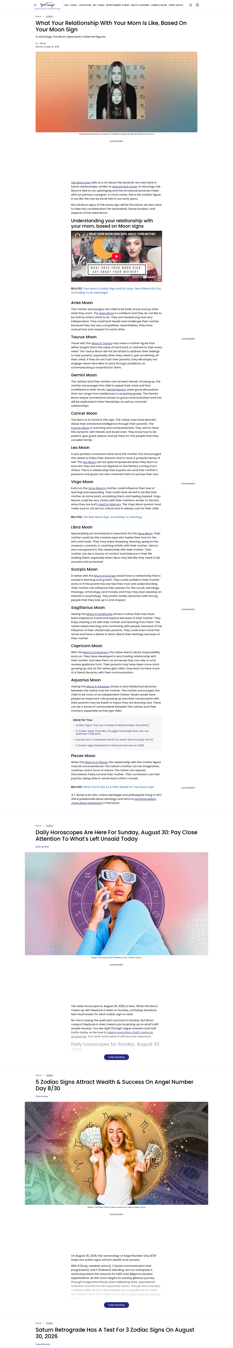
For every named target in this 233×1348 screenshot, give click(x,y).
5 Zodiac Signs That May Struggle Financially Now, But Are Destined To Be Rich (112, 732)
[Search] (190, 5)
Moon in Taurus (101, 343)
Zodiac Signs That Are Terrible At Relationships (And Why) (112, 725)
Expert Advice (176, 5)
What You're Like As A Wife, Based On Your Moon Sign (118, 787)
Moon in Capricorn (95, 652)
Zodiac (74, 5)
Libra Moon (145, 533)
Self (95, 5)
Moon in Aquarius (98, 686)
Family (101, 5)
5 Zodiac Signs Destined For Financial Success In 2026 (110, 745)
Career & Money (159, 5)
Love (66, 5)
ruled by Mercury (109, 504)
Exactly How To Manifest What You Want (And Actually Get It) (115, 739)
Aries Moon (106, 313)
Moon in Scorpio (105, 576)
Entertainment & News (117, 5)
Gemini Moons (116, 389)
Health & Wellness (140, 5)
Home (38, 16)
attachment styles (124, 186)
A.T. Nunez (41, 43)
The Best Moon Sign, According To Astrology (112, 517)
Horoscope (85, 5)
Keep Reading (116, 1057)
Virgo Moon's (97, 488)
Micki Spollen (42, 846)
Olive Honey (42, 1096)
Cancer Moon (80, 428)
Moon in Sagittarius (99, 614)
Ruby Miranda (43, 1344)
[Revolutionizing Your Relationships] (47, 5)
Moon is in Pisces (96, 762)
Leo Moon (89, 462)
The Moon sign (81, 182)
